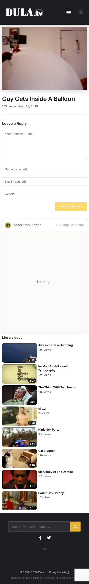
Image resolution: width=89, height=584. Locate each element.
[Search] (75, 526)
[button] (69, 12)
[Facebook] (40, 538)
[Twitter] (49, 538)
